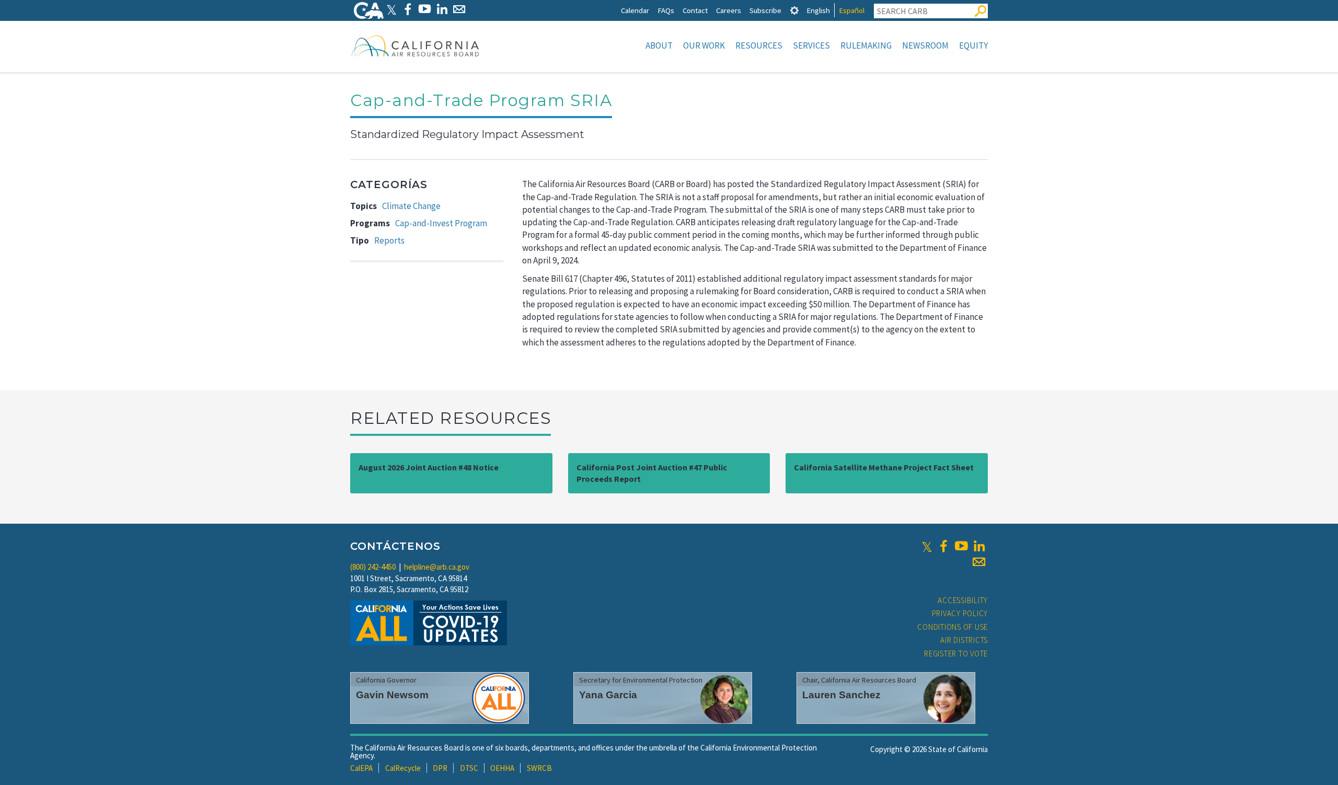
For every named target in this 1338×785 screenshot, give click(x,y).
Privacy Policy (960, 613)
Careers (728, 10)
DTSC (469, 768)
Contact (695, 10)
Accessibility (963, 600)
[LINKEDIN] (441, 9)
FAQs (666, 10)
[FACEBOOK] (407, 9)
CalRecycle (403, 768)
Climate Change (411, 206)
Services (811, 45)
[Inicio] (415, 45)
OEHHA (502, 768)
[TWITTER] (391, 9)
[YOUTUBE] (424, 9)
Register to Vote (956, 654)
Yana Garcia (608, 694)
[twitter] (926, 546)
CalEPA (361, 768)
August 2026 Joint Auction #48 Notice (429, 467)
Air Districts (964, 640)
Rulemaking (866, 45)
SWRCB (539, 768)
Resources (758, 45)
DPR (440, 768)
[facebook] (943, 546)
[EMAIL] (459, 9)
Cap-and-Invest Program (441, 223)
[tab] (794, 10)
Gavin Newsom (392, 694)
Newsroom (925, 45)
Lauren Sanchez (841, 694)
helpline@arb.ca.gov (436, 567)
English (818, 10)
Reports (389, 240)
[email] (979, 562)
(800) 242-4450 (373, 567)
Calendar (635, 10)
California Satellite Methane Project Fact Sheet (884, 467)
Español (851, 10)
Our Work (704, 45)
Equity (973, 45)
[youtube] (961, 546)
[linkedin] (979, 546)
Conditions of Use (952, 627)
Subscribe (765, 10)
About (659, 45)
